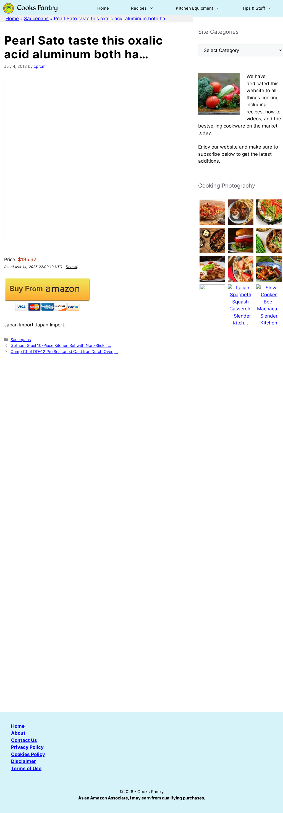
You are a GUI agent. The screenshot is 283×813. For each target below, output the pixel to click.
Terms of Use (26, 768)
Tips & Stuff (253, 8)
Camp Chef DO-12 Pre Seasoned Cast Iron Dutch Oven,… (64, 351)
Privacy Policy (27, 747)
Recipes (139, 8)
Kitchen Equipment (194, 8)
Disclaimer (23, 761)
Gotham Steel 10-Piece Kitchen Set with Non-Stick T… (61, 345)
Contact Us (24, 740)
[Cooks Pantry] (30, 8)
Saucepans (36, 18)
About (18, 733)
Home (103, 8)
